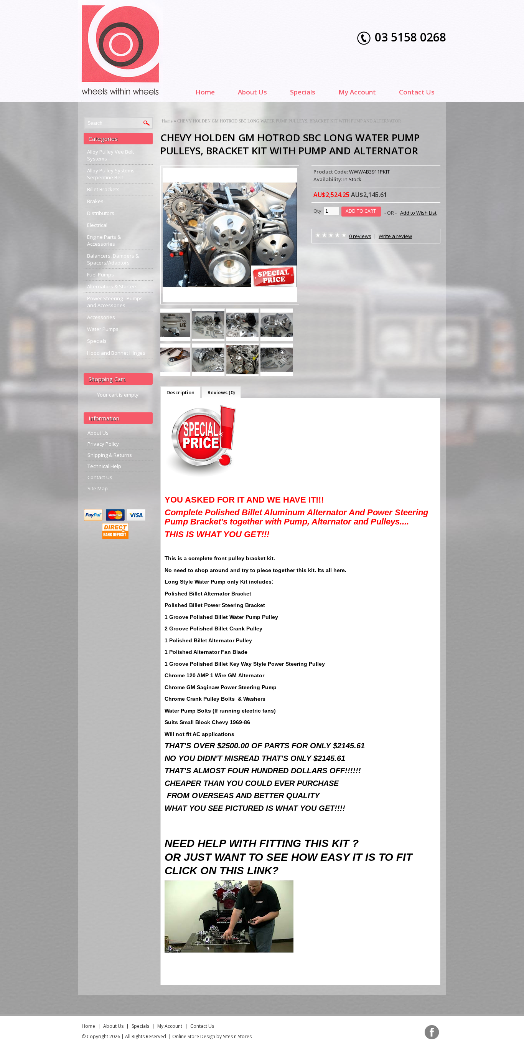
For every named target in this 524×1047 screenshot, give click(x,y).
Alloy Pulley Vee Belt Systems (110, 155)
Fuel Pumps (100, 274)
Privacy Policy (103, 443)
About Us (252, 92)
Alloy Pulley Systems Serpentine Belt (111, 174)
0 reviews (360, 236)
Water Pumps (103, 329)
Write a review (395, 236)
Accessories (101, 317)
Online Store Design (193, 1036)
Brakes (95, 201)
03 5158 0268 (410, 37)
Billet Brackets (103, 189)
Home (205, 92)
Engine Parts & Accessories (104, 240)
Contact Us (417, 92)
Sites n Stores (237, 1036)
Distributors (100, 213)
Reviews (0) (221, 392)
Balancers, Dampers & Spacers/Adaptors (113, 259)
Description (180, 392)
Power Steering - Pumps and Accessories (115, 302)
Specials (302, 92)
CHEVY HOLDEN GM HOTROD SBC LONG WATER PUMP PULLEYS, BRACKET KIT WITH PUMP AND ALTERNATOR (289, 121)
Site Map (97, 488)
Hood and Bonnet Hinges (116, 352)
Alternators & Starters (112, 286)
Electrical (97, 225)
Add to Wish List (418, 212)
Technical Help (104, 466)
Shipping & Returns (109, 455)
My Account (357, 92)
